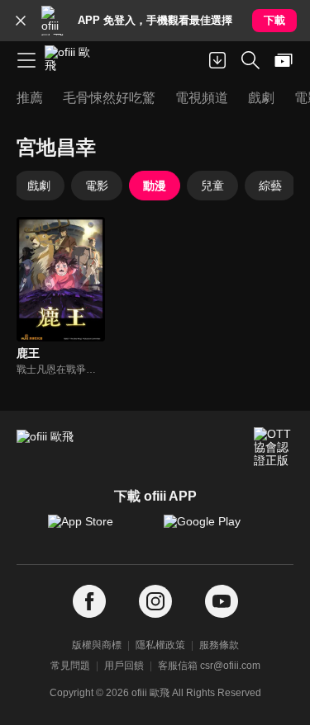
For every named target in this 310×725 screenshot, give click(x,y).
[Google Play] (213, 529)
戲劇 (38, 185)
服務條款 (219, 645)
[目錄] (26, 60)
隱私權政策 (160, 645)
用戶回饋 (124, 665)
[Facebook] (89, 602)
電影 (96, 185)
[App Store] (97, 529)
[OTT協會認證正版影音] (273, 447)
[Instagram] (155, 602)
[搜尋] (250, 60)
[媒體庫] (283, 60)
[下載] (217, 60)
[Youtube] (221, 602)
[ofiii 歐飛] (73, 60)
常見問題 (70, 665)
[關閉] (20, 20)
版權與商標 (97, 645)
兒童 (212, 185)
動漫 (154, 185)
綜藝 (270, 185)
